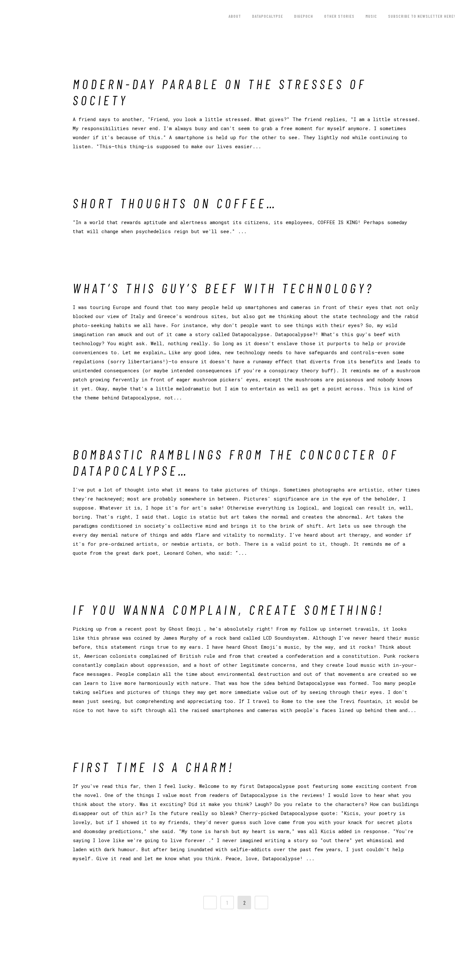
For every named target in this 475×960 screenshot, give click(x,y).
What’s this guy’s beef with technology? (223, 288)
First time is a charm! (154, 767)
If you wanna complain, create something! (229, 609)
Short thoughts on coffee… (175, 203)
